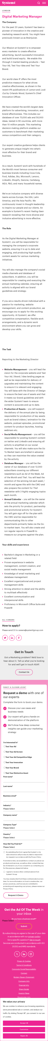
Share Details (24, 989)
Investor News (24, 993)
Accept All (24, 1023)
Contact (24, 973)
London (6, 10)
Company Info (23, 981)
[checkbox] (24, 760)
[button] (39, 3)
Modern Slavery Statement (24, 977)
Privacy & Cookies (24, 961)
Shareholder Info (23, 997)
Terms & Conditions (24, 965)
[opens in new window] (17, 954)
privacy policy (34, 937)
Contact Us (24, 672)
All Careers (8, 620)
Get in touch (34, 940)
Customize (24, 1029)
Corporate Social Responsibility (24, 969)
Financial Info (24, 985)
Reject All (24, 1036)
